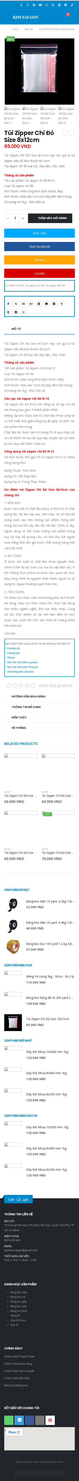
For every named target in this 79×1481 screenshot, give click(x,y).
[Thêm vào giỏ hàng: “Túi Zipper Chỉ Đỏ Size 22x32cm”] (68, 760)
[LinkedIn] (53, 5)
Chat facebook (39, 246)
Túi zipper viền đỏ (55, 285)
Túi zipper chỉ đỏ (34, 285)
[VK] (59, 5)
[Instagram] (46, 5)
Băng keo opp (19, 1292)
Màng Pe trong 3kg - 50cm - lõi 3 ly (50, 976)
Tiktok (11, 657)
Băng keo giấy (19, 1301)
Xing (61, 303)
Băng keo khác (19, 1310)
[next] (72, 133)
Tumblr (8, 312)
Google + (31, 303)
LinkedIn (23, 303)
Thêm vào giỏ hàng (52, 218)
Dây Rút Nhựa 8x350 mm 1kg (46, 1094)
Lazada (39, 273)
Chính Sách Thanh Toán (19, 1356)
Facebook (8, 303)
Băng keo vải (18, 1296)
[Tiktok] (72, 5)
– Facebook (12, 648)
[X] (27, 5)
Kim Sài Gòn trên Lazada (22, 662)
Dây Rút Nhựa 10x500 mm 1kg (47, 1052)
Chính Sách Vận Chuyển (19, 1371)
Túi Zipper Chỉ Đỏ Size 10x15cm (47, 1019)
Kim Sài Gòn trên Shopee (22, 667)
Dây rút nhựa (18, 1320)
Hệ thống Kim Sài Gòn (20, 671)
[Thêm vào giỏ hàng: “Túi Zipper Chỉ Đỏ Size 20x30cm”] (30, 760)
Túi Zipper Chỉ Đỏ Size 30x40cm (25, 853)
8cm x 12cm (17, 285)
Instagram (13, 653)
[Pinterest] (34, 5)
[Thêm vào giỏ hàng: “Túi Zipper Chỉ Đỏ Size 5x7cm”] (68, 818)
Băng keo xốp (19, 1306)
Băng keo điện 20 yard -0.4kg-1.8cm (50, 922)
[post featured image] (13, 904)
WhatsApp (23, 312)
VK (54, 303)
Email (46, 303)
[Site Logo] (25, 17)
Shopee (39, 260)
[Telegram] (65, 5)
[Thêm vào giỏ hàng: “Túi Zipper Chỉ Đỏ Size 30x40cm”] (30, 818)
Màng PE (15, 1315)
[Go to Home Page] (5, 29)
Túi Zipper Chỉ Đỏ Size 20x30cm (25, 796)
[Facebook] (21, 5)
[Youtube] (40, 5)
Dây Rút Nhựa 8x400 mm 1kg (46, 1073)
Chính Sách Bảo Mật (16, 1378)
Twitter (15, 303)
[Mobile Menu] (8, 16)
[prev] (65, 133)
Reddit (15, 312)
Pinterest (38, 303)
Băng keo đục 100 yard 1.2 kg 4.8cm (51, 944)
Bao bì (14, 1324)
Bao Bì (7, 792)
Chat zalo (39, 233)
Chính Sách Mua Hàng (18, 1364)
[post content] (20, 770)
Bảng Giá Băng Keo (16, 1385)
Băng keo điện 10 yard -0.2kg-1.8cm (50, 901)
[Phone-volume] (8, 1420)
